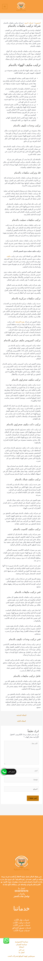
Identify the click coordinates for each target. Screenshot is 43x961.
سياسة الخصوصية (21, 942)
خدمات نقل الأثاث (21, 920)
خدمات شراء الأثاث (21, 930)
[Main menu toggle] (4, 6)
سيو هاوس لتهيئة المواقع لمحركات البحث (21, 956)
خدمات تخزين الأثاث (21, 925)
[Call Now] (4, 772)
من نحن (21, 950)
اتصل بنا (21, 952)
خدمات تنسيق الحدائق (21, 927)
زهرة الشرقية (20, 322)
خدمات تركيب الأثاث (21, 922)
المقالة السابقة (21, 715)
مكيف (9, 256)
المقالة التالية (21, 721)
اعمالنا (21, 947)
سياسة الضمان (21, 944)
